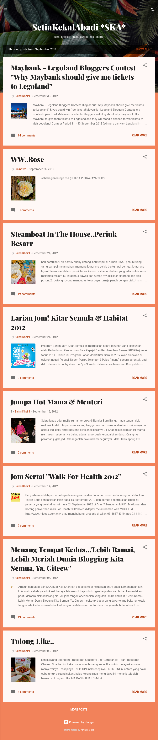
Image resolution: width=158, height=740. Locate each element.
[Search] (152, 10)
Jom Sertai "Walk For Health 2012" (66, 476)
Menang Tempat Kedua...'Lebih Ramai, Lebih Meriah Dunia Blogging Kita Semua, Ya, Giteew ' (73, 558)
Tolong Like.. (32, 641)
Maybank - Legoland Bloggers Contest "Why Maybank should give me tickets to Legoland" (73, 77)
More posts (79, 709)
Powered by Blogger (81, 722)
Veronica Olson (87, 730)
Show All (143, 49)
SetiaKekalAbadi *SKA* (79, 27)
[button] (145, 66)
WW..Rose (27, 159)
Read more (139, 135)
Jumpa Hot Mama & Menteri (57, 401)
